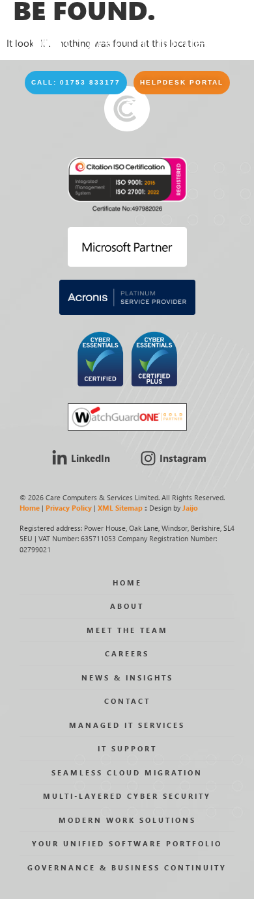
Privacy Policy (69, 507)
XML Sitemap (120, 507)
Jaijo (190, 507)
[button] (76, 82)
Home (30, 507)
